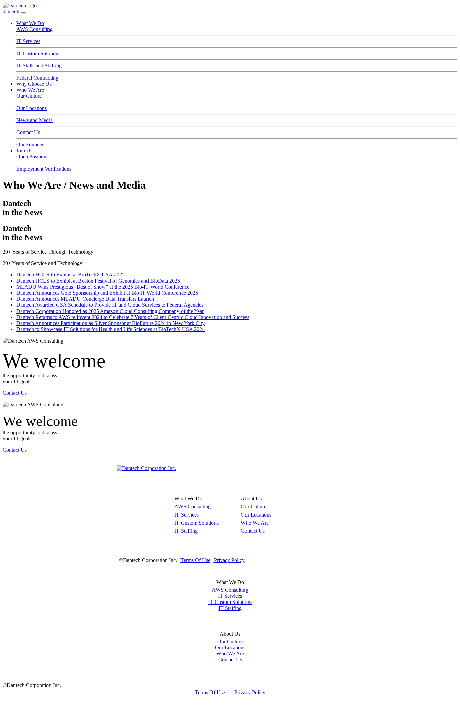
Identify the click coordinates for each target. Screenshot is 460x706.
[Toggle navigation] (23, 13)
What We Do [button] (30, 23)
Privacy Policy (229, 560)
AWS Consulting (34, 29)
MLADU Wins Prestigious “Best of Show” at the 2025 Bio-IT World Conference (102, 287)
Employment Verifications (43, 169)
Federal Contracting (37, 78)
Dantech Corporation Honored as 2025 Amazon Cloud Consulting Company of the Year (110, 311)
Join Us (24, 150)
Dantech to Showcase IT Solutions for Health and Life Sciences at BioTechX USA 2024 (110, 329)
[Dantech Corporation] (146, 468)
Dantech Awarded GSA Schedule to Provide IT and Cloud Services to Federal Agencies (109, 305)
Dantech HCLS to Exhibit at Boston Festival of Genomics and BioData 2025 (98, 281)
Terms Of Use (195, 560)
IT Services (28, 41)
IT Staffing (186, 531)
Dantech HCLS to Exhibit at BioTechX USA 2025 (70, 274)
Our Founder (30, 144)
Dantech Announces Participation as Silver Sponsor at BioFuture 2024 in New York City (110, 323)
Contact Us (28, 132)
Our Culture (29, 96)
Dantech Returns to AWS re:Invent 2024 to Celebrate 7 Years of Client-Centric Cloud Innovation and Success (132, 317)
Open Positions (32, 156)
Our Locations (31, 108)
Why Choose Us (34, 84)
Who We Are (30, 90)
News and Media (34, 120)
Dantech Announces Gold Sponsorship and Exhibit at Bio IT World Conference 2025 (107, 293)
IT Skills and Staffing (39, 65)
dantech (11, 11)
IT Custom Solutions (38, 53)
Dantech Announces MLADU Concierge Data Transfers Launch (85, 299)
